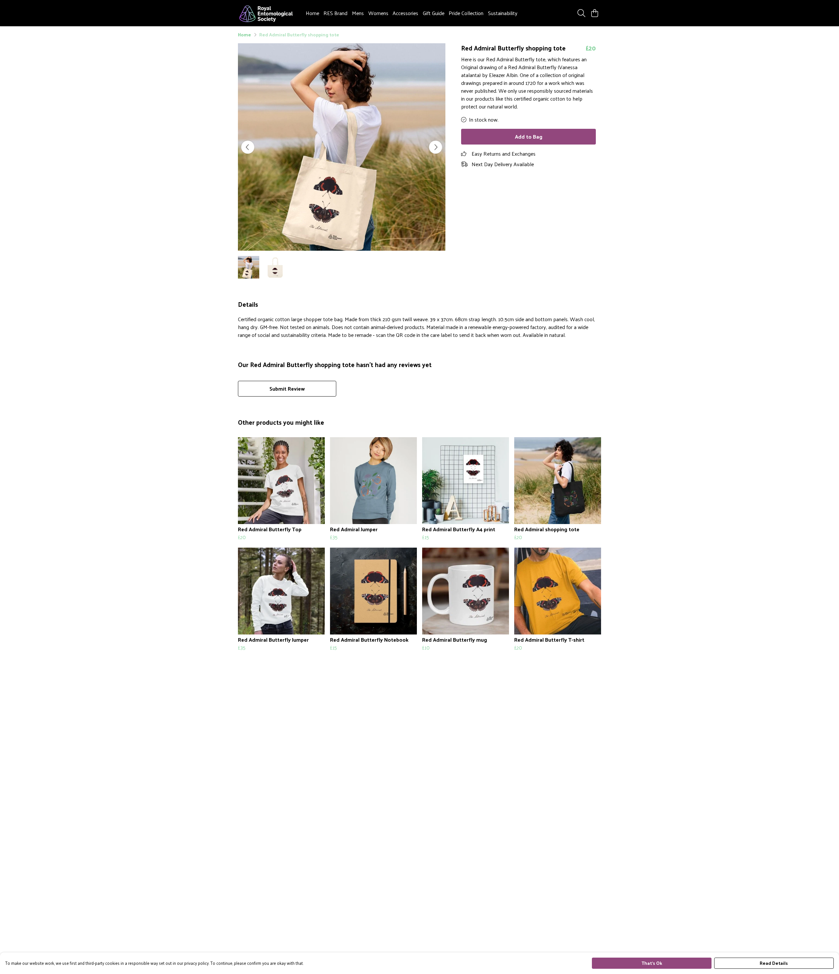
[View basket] (594, 13)
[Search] (581, 13)
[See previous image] (247, 147)
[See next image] (435, 147)
